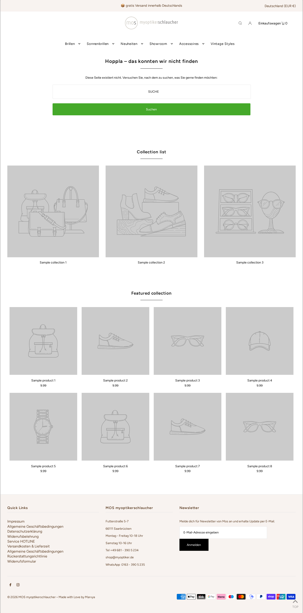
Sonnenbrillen (98, 44)
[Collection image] (53, 256)
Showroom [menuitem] (158, 44)
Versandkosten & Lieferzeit (28, 546)
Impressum (16, 521)
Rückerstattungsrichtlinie (27, 556)
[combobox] (152, 92)
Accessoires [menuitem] (189, 44)
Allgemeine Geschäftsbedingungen (35, 526)
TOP (295, 607)
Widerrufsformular (21, 561)
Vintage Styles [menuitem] (223, 44)
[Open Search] (240, 23)
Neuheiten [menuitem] (129, 44)
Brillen (70, 44)
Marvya (90, 597)
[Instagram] (18, 585)
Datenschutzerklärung (24, 531)
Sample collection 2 (151, 262)
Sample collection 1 (53, 262)
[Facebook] (10, 585)
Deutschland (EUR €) (280, 6)
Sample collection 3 (250, 262)
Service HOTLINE (21, 541)
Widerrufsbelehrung (23, 536)
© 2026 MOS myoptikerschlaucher (31, 597)
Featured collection (151, 293)
